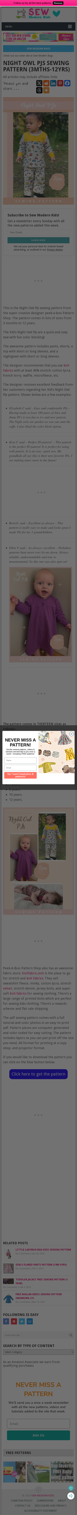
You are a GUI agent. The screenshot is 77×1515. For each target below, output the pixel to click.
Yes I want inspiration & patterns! (20, 775)
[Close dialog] (71, 734)
